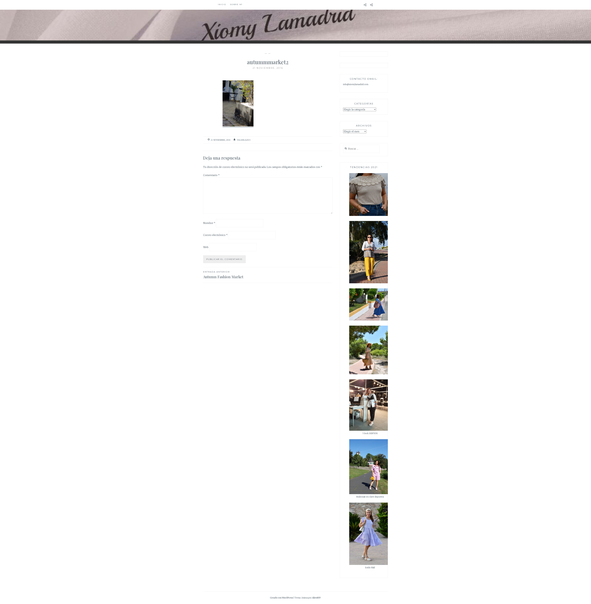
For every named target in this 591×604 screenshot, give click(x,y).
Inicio (222, 4)
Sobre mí (236, 4)
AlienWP (316, 597)
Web (205, 247)
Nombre (209, 222)
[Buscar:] (361, 149)
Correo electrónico (215, 235)
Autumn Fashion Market (223, 275)
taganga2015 (244, 140)
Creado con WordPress (281, 597)
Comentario (211, 175)
